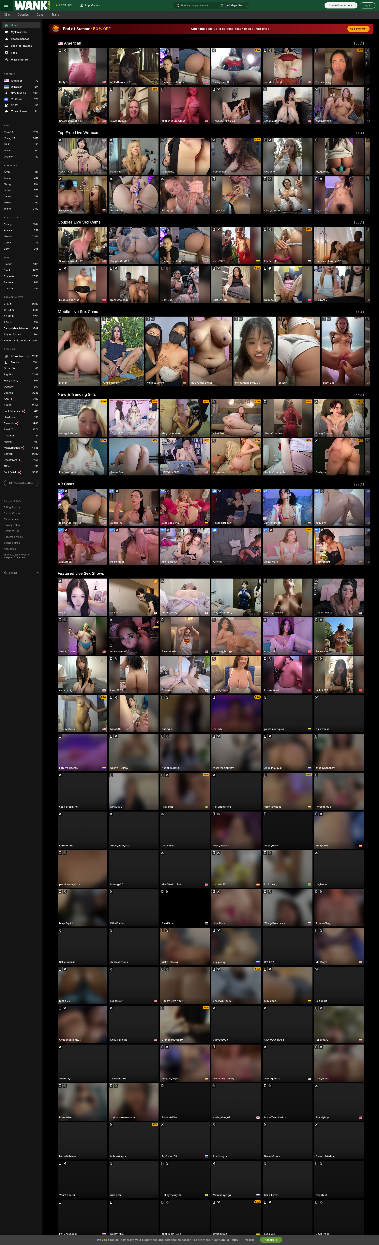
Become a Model (13, 537)
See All (359, 44)
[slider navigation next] (360, 86)
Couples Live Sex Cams (79, 222)
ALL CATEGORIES (23, 483)
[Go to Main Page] (32, 5)
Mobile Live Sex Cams (78, 311)
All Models (10, 548)
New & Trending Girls (77, 394)
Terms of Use (11, 531)
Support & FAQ (12, 501)
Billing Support (12, 507)
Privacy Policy (12, 525)
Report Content (12, 513)
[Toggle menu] (6, 5)
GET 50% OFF (358, 28)
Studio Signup (12, 542)
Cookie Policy (228, 1239)
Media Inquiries (12, 519)
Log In (367, 5)
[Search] (221, 5)
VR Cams (66, 484)
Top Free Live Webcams (79, 132)
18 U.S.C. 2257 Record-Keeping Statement (17, 556)
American (72, 43)
